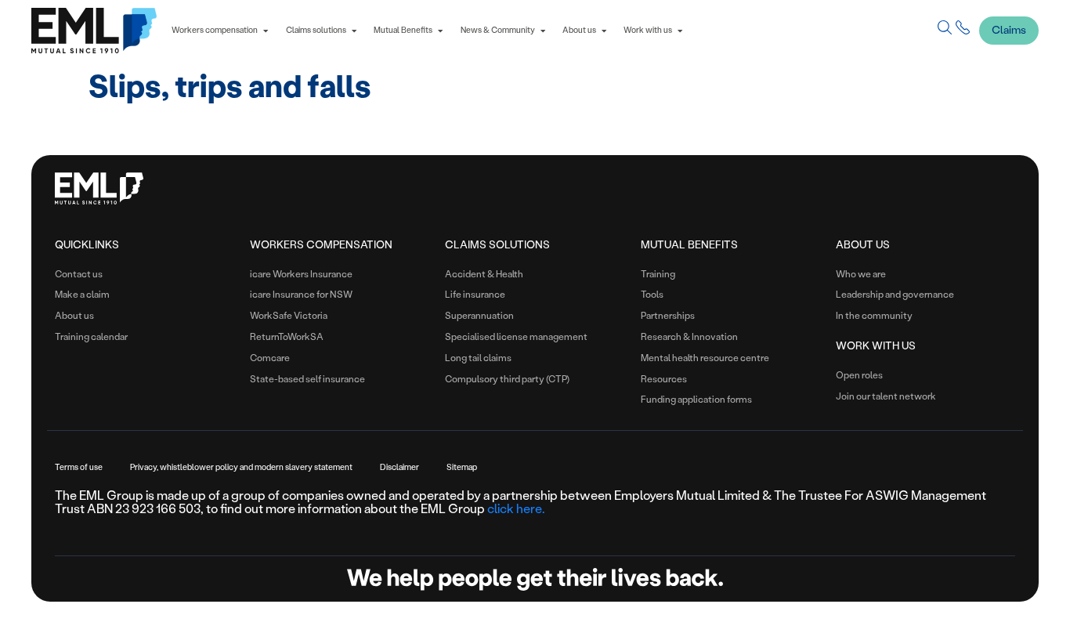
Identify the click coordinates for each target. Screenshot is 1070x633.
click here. (515, 508)
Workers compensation (321, 244)
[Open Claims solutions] (354, 31)
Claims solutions (497, 244)
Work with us (876, 345)
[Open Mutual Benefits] (440, 31)
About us (863, 244)
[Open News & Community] (543, 31)
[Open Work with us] (680, 31)
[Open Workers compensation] (265, 31)
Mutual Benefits (689, 244)
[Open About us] (604, 31)
